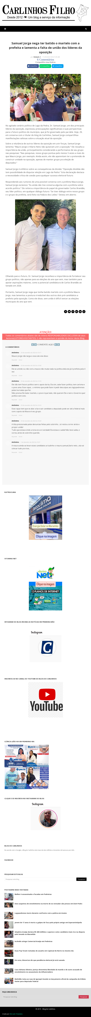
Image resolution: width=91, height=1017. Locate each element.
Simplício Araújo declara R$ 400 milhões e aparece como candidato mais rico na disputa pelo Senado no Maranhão (50, 933)
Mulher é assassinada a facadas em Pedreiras (33, 894)
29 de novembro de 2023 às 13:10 (31, 381)
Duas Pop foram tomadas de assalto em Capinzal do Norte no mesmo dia (44, 951)
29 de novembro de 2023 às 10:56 (31, 365)
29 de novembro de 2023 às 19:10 (31, 405)
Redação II (37, 57)
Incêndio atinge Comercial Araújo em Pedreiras (33, 941)
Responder (14, 360)
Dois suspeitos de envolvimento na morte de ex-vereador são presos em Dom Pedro (48, 904)
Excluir (20, 360)
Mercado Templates (16, 1014)
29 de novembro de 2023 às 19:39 (31, 421)
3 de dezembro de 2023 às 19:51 (30, 442)
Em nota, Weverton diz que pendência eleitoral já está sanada (40, 960)
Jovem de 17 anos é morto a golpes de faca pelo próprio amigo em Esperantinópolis (48, 922)
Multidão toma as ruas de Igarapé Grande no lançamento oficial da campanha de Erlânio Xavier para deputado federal (50, 980)
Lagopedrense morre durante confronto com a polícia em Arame (41, 913)
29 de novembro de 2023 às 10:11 (31, 353)
